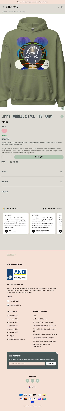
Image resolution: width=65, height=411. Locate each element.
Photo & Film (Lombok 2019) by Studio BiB (44, 330)
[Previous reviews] (4, 224)
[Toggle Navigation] (3, 7)
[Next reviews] (61, 224)
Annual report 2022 (12, 325)
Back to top (10, 254)
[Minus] (3, 157)
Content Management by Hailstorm (43, 338)
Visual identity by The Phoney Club (43, 322)
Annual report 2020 (12, 332)
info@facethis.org (15, 305)
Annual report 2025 (12, 315)
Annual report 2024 (12, 319)
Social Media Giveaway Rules (16, 339)
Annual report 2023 (12, 322)
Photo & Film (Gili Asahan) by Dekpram (45, 334)
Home (4, 11)
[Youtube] (32, 381)
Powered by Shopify (36, 406)
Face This (27, 406)
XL (4, 130)
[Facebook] (27, 381)
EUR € (32, 387)
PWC (34, 315)
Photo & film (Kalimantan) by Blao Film (44, 325)
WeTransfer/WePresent (40, 319)
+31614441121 (14, 301)
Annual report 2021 (12, 329)
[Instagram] (37, 381)
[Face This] (12, 7)
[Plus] (11, 157)
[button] (58, 7)
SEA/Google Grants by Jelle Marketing (44, 341)
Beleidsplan (10, 335)
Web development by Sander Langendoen (42, 345)
